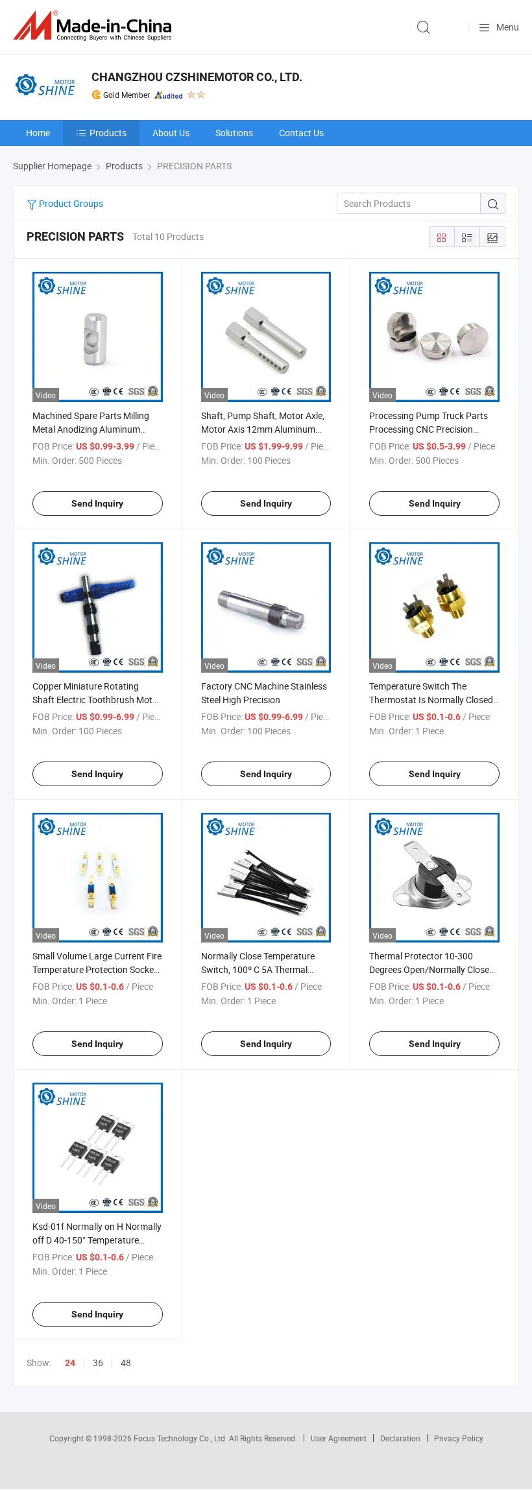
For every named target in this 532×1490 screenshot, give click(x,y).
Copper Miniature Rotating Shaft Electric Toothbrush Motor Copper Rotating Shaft (96, 699)
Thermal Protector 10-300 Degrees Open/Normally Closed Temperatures (431, 969)
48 (126, 1362)
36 (98, 1362)
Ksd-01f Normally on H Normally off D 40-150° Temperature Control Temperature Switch (97, 1240)
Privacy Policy (458, 1438)
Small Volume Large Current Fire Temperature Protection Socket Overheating (97, 969)
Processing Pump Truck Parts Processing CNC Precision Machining (428, 429)
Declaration (400, 1438)
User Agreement (339, 1438)
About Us (170, 132)
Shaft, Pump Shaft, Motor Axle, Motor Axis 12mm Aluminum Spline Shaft (262, 429)
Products (108, 132)
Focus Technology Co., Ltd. (181, 1438)
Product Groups (70, 203)
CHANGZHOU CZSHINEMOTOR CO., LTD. (196, 77)
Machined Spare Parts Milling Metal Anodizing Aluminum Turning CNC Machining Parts (91, 429)
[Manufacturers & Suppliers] (94, 25)
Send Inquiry (97, 503)
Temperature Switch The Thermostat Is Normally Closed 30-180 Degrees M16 (431, 699)
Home (38, 132)
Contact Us (301, 132)
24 (70, 1363)
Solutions (234, 132)
